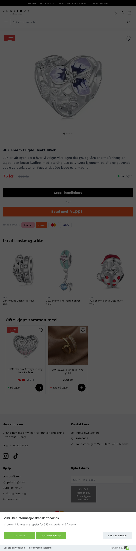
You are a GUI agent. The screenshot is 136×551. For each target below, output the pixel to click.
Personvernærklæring (40, 547)
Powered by (116, 547)
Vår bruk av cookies (14, 547)
